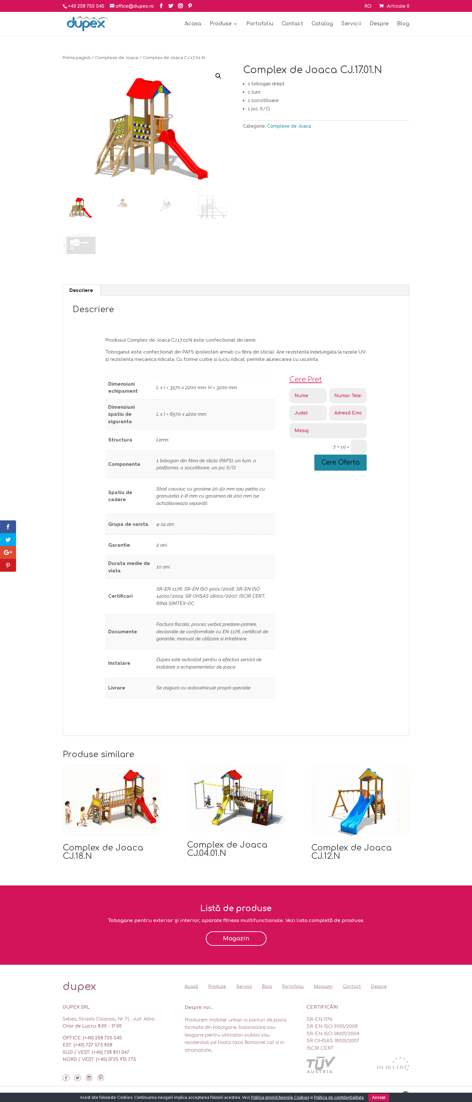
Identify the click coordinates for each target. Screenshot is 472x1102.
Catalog (322, 24)
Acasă (191, 986)
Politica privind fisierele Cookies (280, 1097)
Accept (378, 1097)
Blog (403, 24)
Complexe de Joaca (116, 57)
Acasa (193, 24)
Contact (292, 24)
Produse (221, 24)
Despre (379, 24)
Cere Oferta (340, 462)
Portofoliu (259, 24)
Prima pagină (76, 57)
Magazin (236, 938)
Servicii (351, 24)
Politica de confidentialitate (339, 1097)
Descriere (81, 290)
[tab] (81, 290)
